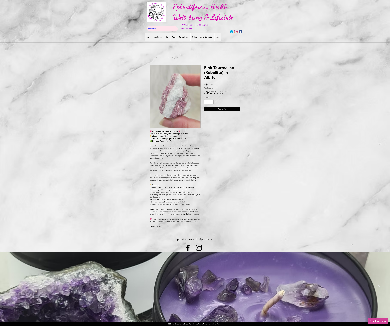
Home (152, 58)
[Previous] (11, 287)
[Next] (379, 287)
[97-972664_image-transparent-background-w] (231, 31)
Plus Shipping (208, 88)
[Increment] (211, 102)
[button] (240, 3)
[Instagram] (236, 31)
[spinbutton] (208, 102)
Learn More (219, 93)
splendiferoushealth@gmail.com (194, 239)
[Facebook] (240, 31)
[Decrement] (205, 102)
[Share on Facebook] (205, 117)
